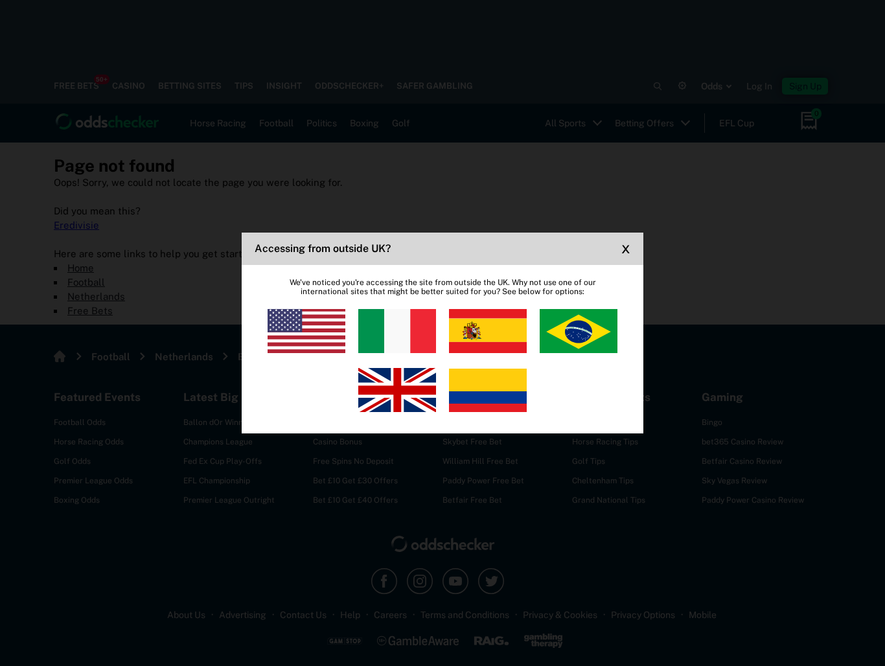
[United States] (306, 331)
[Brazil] (578, 331)
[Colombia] (487, 390)
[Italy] (397, 331)
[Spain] (487, 331)
